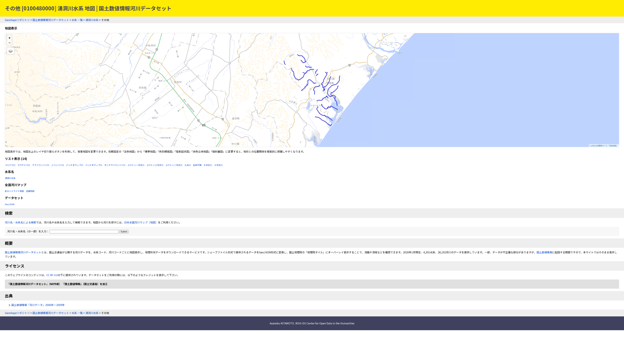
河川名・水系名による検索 (20, 222)
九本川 (188, 165)
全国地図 (30, 191)
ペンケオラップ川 (93, 165)
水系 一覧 (77, 20)
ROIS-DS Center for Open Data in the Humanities (324, 323)
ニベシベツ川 (57, 165)
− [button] (9, 42)
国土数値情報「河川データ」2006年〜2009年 (38, 305)
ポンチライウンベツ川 (114, 165)
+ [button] (9, 37)
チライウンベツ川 (40, 165)
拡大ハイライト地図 (14, 191)
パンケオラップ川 (74, 165)
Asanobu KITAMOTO (282, 323)
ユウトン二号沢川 (174, 165)
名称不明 (197, 165)
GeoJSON (9, 204)
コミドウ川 (10, 165)
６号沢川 (208, 165)
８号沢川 (218, 165)
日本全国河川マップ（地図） (141, 222)
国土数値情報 (544, 252)
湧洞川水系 (91, 20)
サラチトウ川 (24, 165)
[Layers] (10, 50)
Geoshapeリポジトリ (17, 20)
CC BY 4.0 (52, 275)
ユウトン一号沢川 (136, 165)
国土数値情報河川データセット (50, 20)
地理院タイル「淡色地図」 (607, 145)
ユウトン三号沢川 (155, 165)
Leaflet (593, 145)
